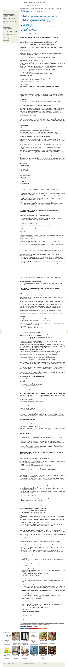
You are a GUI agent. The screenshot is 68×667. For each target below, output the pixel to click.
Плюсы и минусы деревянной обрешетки (30, 33)
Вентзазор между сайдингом (26, 624)
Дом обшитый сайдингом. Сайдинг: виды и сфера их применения (34, 12)
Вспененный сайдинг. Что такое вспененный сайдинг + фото (33, 20)
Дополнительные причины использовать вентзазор (32, 23)
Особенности (25, 14)
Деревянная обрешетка (34, 623)
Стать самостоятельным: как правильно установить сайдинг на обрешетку (10, 35)
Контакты (24, 663)
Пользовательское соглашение (30, 663)
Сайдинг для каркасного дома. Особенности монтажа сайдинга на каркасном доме (37, 19)
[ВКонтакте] (24, 628)
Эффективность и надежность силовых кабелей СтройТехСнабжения (9, 27)
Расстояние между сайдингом (27, 623)
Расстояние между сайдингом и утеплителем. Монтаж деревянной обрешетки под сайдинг (39, 16)
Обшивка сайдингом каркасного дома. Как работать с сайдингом (34, 11)
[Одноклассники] (42, 628)
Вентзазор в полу (40, 624)
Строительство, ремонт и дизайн (34, 2)
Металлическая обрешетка (48, 623)
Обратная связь (45, 663)
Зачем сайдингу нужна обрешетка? (29, 30)
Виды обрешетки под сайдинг (28, 31)
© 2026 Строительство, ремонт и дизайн (9, 663)
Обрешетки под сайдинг (41, 623)
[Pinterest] (33, 628)
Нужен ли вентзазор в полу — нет (29, 24)
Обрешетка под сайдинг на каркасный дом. (29, 28)
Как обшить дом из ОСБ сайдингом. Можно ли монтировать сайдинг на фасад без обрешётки (39, 26)
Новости (34, 5)
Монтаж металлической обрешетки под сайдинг (31, 17)
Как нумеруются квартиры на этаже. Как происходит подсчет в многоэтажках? (10, 23)
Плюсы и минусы (25, 15)
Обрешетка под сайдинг (26, 586)
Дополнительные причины (33, 624)
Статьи (38, 5)
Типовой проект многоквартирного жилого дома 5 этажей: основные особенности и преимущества (10, 31)
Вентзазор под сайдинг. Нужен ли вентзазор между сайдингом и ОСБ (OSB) (36, 21)
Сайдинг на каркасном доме (56, 623)
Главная (29, 5)
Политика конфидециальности (27, 664)
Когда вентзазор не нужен (27, 25)
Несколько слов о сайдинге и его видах (30, 29)
